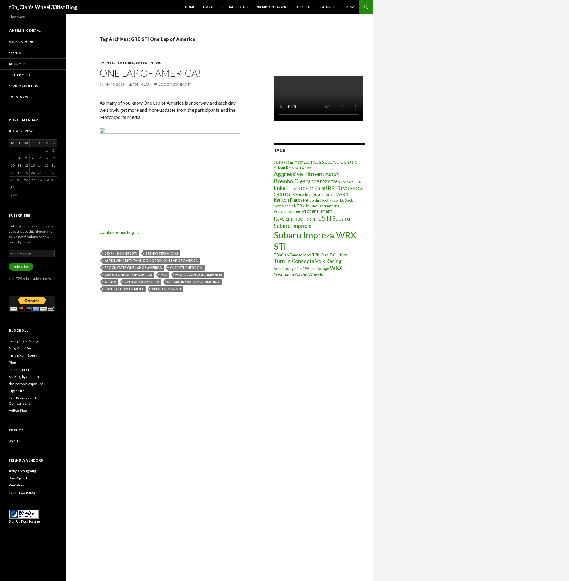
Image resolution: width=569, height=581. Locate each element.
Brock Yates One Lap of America (133, 267)
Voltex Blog (18, 410)
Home (190, 7)
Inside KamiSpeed (23, 355)
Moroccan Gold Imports (198, 275)
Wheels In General (25, 30)
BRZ (323, 181)
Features (326, 7)
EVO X (356, 188)
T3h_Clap (320, 255)
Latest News (148, 62)
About (208, 7)
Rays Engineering (292, 218)
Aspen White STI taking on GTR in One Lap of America (151, 260)
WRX (336, 268)
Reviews (348, 7)
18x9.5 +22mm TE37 (288, 162)
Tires (342, 254)
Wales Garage (317, 268)
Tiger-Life (16, 391)
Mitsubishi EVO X (315, 200)
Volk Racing (328, 261)
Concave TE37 (351, 182)
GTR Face (295, 194)
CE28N (334, 181)
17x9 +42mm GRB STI (121, 253)
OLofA (110, 282)
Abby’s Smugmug (22, 471)
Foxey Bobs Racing (23, 341)
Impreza (312, 194)
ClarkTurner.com (186, 267)
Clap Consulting (24, 86)
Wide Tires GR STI (166, 289)
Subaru (341, 218)
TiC (333, 255)
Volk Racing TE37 (289, 268)
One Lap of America (141, 282)
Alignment (18, 64)
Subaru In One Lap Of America (193, 282)
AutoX (332, 174)
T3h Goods (18, 97)
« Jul (13, 195)
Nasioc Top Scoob (341, 200)
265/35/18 (329, 162)
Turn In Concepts (294, 261)
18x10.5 (310, 162)
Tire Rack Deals (235, 7)
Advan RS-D (348, 162)
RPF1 (316, 219)
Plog (12, 362)
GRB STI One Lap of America (128, 275)
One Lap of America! (150, 73)
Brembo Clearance (272, 7)
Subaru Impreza (292, 226)
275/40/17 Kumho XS (162, 253)
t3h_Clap (141, 84)
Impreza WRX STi (336, 194)
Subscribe (21, 266)
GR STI (280, 194)
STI (326, 218)
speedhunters (20, 369)
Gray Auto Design (22, 348)
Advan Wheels (302, 168)
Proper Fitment (317, 211)
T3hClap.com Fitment (124, 289)
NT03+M (302, 205)
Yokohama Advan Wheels (298, 274)
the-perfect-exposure (26, 384)
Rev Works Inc (20, 485)
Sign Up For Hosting (24, 521)
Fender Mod (19, 75)
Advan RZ (282, 167)
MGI (164, 275)
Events (107, 62)
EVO (345, 188)
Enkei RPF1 (327, 188)
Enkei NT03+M (300, 188)
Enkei (280, 188)
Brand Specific (21, 42)
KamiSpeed (18, 478)
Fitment (304, 7)
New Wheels (283, 206)
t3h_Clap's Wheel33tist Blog (43, 7)
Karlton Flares (288, 199)
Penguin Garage (287, 211)
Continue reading (120, 232)
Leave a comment (175, 84)
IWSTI (13, 440)
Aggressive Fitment (299, 173)
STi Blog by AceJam (24, 376)
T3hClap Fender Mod (292, 255)
